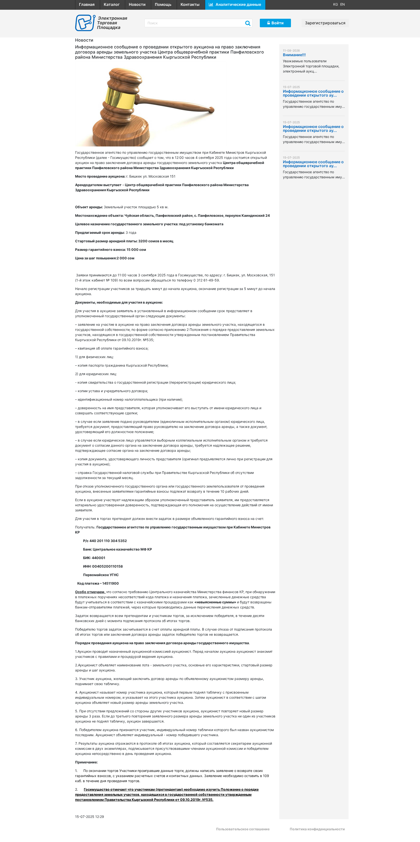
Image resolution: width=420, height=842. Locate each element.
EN (342, 4)
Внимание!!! (294, 55)
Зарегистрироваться (325, 22)
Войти (277, 22)
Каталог (112, 4)
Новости (137, 4)
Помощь (163, 4)
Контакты (190, 4)
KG (335, 4)
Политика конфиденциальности (317, 829)
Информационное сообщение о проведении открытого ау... (313, 93)
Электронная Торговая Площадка (112, 23)
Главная (87, 4)
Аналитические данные (238, 4)
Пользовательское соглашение (243, 829)
